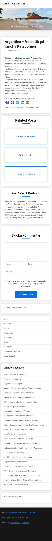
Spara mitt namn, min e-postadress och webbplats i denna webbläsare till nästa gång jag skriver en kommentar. (26, 283)
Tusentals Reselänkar (12, 351)
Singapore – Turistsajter (13, 384)
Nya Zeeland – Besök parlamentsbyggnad (19, 416)
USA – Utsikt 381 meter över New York (18, 439)
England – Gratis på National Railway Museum (21, 420)
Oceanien (7, 324)
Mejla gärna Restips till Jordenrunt (15, 518)
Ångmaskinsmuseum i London (15, 462)
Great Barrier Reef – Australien (15, 434)
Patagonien (30, 107)
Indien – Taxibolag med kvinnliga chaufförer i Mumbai (24, 425)
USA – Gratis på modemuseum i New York (20, 471)
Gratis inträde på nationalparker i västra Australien (23, 448)
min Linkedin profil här (35, 210)
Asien (6, 319)
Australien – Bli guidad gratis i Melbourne (19, 393)
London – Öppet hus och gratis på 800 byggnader (22, 388)
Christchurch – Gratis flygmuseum (17, 453)
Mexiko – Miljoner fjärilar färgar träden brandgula (22, 480)
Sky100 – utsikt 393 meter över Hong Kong (20, 457)
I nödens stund (9, 356)
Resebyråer (8, 347)
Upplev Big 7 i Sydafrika (12, 379)
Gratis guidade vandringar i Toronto (17, 411)
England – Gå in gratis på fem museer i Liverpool (22, 443)
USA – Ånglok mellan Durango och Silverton (20, 402)
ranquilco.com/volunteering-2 (16, 93)
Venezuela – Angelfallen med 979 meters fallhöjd (22, 476)
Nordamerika (8, 338)
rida (37, 107)
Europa (6, 328)
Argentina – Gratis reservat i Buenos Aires (19, 397)
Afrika (6, 342)
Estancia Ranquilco (17, 107)
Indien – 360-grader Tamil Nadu (15, 374)
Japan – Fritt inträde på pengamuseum (18, 466)
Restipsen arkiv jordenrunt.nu (15, 307)
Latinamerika (9, 333)
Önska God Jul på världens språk (16, 485)
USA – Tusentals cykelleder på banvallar (19, 430)
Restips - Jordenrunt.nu (15, 4)
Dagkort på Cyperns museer (14, 407)
